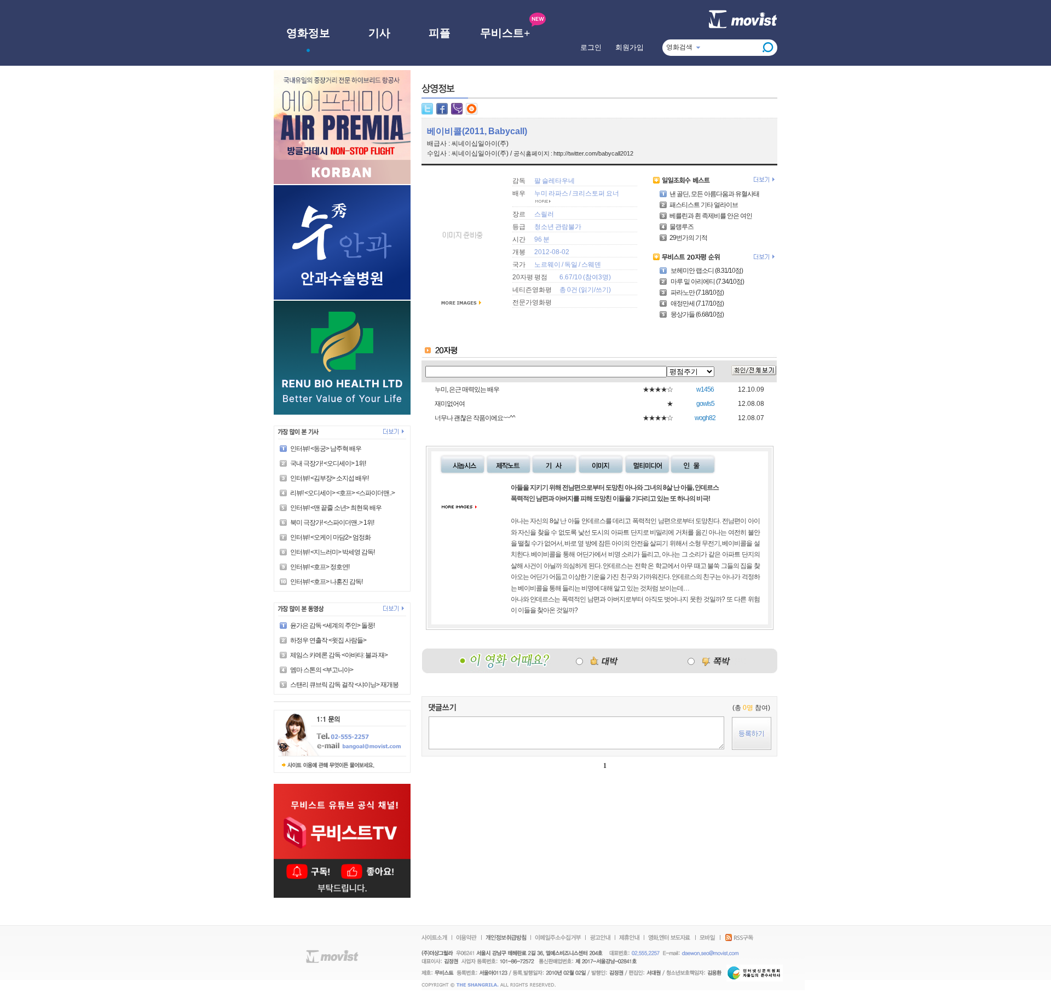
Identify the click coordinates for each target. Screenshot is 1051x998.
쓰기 (602, 290)
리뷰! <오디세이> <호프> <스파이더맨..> (342, 493)
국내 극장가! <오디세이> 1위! (328, 463)
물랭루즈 (681, 227)
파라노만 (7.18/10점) (696, 292)
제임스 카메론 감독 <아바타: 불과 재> (339, 655)
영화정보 (308, 33)
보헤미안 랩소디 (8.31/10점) (706, 270)
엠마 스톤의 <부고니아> (321, 670)
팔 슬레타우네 (554, 181)
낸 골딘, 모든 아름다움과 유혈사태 (714, 194)
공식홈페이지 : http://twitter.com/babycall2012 (573, 153)
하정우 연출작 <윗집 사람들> (328, 640)
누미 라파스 (551, 193)
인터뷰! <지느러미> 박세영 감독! (332, 552)
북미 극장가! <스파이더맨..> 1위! (332, 522)
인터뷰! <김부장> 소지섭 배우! (329, 478)
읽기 (587, 290)
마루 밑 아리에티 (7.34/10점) (706, 281)
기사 (379, 33)
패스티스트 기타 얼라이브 (703, 205)
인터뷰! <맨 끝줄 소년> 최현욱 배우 (336, 508)
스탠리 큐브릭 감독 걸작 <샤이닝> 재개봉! (345, 685)
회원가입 (629, 47)
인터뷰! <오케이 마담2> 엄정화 (330, 537)
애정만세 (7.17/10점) (696, 303)
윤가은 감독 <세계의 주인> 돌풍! (332, 625)
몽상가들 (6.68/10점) (696, 314)
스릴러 (544, 214)
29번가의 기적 (688, 238)
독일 (571, 264)
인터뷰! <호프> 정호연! (319, 567)
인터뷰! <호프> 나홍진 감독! (326, 582)
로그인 (591, 47)
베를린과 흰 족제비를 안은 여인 (710, 216)
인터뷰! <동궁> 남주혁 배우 (325, 448)
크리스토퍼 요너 (595, 193)
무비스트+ (505, 33)
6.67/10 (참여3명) (585, 277)
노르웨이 (548, 264)
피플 (440, 33)
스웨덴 (591, 264)
